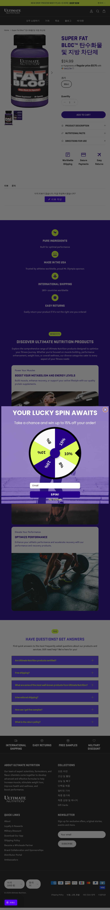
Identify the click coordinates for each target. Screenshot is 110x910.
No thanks (55, 499)
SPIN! (55, 494)
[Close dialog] (105, 409)
